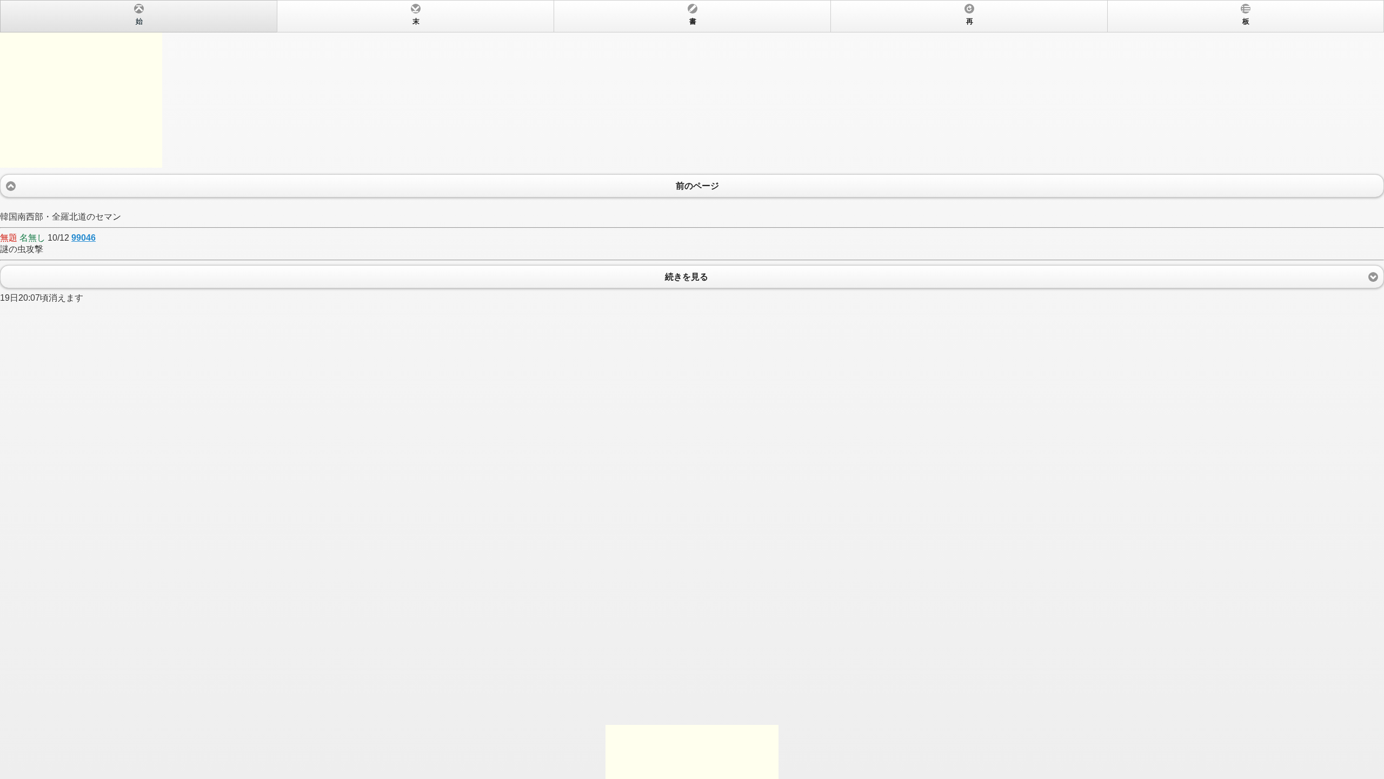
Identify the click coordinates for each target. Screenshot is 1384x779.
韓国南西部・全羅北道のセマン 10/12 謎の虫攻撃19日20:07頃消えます (624, 160)
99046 (83, 237)
